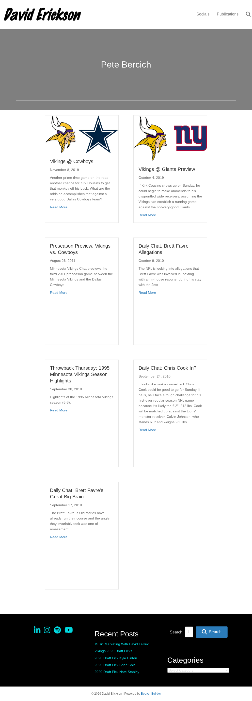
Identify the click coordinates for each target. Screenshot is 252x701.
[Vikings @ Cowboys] (81, 134)
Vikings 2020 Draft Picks (113, 651)
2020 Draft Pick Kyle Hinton (115, 658)
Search (176, 632)
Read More (58, 207)
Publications (227, 14)
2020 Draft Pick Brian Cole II (116, 665)
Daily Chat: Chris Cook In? (167, 368)
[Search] (245, 14)
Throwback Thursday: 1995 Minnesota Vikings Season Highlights (80, 374)
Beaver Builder (151, 693)
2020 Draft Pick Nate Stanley (116, 672)
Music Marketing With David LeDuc (121, 644)
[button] (212, 632)
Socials (202, 14)
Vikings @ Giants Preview (167, 169)
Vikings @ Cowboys (71, 161)
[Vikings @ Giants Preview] (170, 138)
